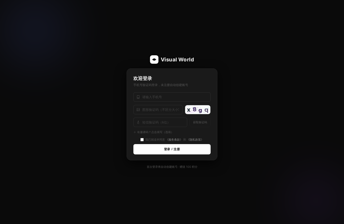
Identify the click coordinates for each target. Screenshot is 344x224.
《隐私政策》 (195, 139)
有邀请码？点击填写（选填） (155, 132)
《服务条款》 (174, 139)
